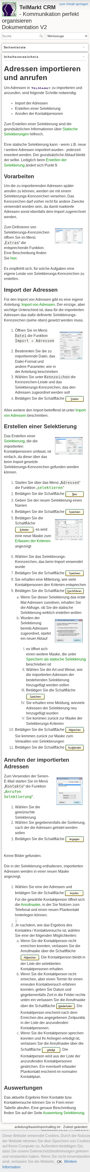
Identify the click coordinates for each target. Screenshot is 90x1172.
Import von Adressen (38, 304)
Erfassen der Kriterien (33, 541)
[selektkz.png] (68, 236)
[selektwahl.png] (69, 791)
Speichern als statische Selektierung (56, 659)
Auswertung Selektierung (63, 1113)
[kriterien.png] (68, 530)
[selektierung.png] (68, 446)
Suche (41, 36)
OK (59, 1162)
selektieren (50, 487)
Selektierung (14, 441)
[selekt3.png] (68, 631)
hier (13, 258)
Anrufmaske (30, 905)
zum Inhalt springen (73, 4)
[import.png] (71, 345)
